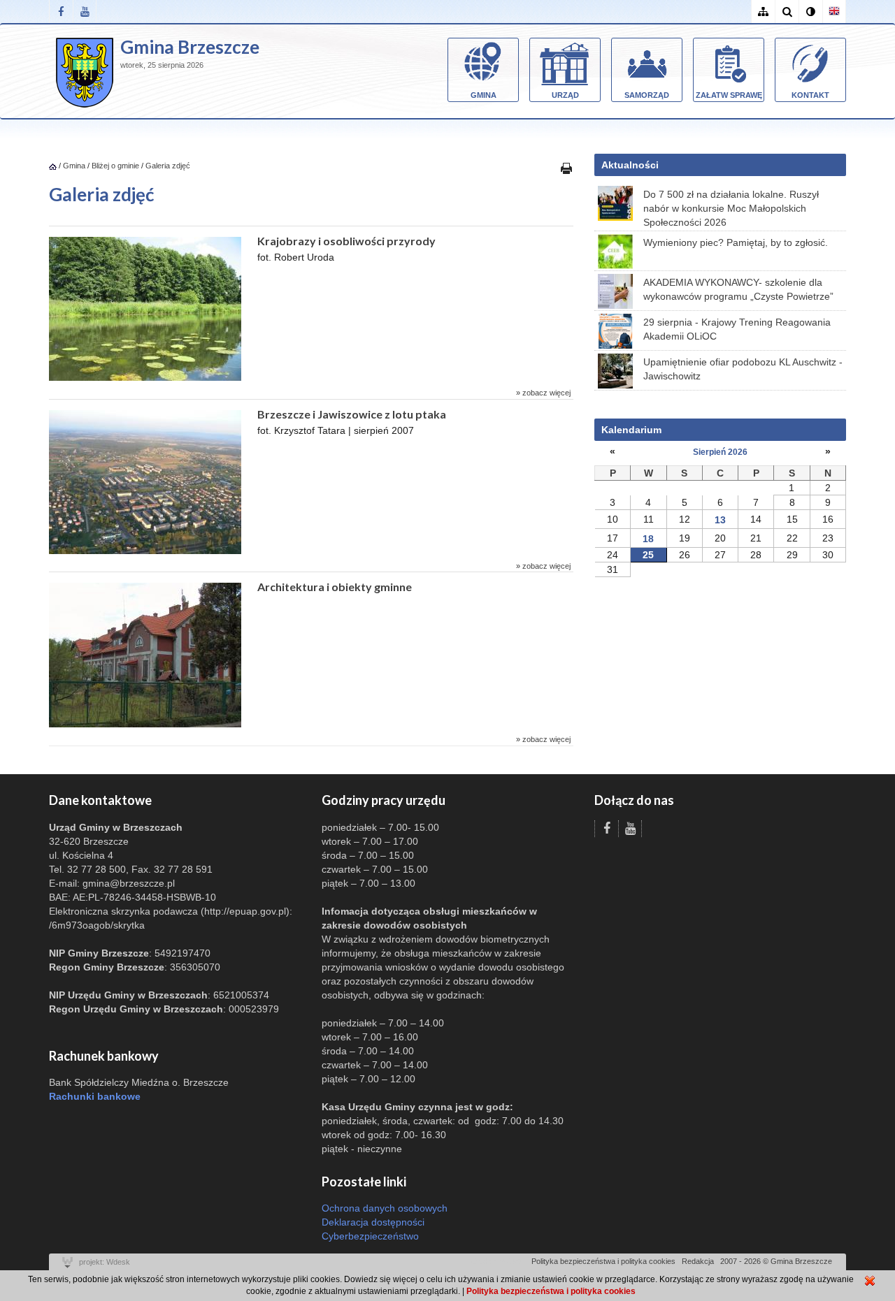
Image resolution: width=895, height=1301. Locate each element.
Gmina (483, 95)
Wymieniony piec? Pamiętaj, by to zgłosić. (735, 242)
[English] (834, 11)
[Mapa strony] (763, 11)
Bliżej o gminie (115, 165)
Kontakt (810, 95)
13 (720, 519)
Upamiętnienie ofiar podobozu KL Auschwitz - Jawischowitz (743, 368)
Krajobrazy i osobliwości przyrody (346, 240)
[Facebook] (61, 11)
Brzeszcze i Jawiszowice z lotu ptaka (351, 414)
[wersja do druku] (566, 168)
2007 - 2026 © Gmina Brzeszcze (776, 1261)
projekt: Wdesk (104, 1262)
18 (648, 538)
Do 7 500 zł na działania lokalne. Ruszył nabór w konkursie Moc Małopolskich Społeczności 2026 (731, 208)
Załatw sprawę (729, 95)
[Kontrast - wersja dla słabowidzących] (810, 11)
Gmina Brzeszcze (189, 47)
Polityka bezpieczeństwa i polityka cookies (603, 1261)
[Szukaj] (787, 11)
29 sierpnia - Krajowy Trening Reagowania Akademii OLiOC (737, 329)
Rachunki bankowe (95, 1096)
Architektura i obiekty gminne (334, 586)
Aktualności (630, 164)
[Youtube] (84, 11)
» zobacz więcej (543, 392)
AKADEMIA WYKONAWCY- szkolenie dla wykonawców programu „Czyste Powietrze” (738, 289)
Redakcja (698, 1261)
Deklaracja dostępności (373, 1222)
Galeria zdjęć (167, 165)
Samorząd (646, 95)
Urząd (565, 95)
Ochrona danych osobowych (385, 1208)
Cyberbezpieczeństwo (370, 1236)
